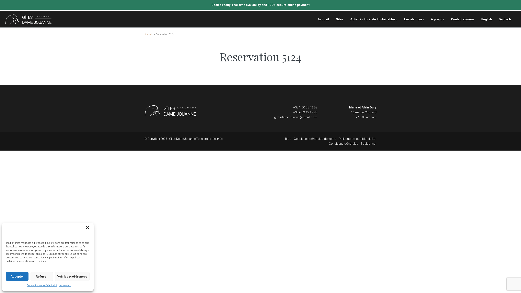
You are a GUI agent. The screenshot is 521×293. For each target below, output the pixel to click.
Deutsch (505, 19)
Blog (288, 139)
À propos (437, 19)
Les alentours (414, 19)
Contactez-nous (462, 19)
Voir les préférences (72, 276)
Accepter (17, 276)
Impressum (65, 285)
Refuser (42, 276)
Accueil (323, 19)
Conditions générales (343, 143)
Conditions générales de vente (315, 139)
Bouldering (368, 143)
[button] (87, 228)
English (486, 19)
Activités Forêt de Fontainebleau (373, 19)
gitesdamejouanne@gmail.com (295, 117)
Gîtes (339, 19)
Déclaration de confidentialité (42, 285)
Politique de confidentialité (357, 139)
